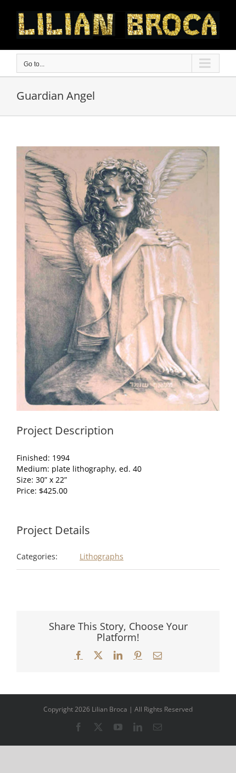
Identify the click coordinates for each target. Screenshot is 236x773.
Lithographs (101, 556)
